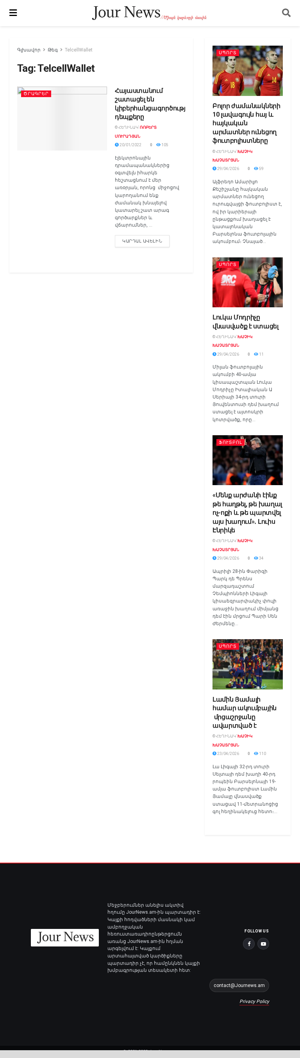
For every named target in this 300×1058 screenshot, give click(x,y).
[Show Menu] (13, 13)
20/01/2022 (130, 145)
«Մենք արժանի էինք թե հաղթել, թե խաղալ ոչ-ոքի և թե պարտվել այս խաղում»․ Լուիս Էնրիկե (247, 512)
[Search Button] (286, 13)
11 (261, 354)
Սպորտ (228, 52)
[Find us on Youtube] (263, 944)
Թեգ (53, 50)
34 (261, 558)
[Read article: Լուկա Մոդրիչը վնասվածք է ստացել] (247, 282)
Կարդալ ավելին (146, 239)
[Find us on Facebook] (249, 944)
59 (261, 169)
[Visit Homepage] (149, 13)
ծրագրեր (36, 93)
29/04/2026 (227, 169)
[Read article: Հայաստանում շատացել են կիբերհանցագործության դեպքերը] (62, 119)
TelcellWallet (79, 50)
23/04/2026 (227, 753)
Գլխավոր (29, 50)
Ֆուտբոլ (230, 442)
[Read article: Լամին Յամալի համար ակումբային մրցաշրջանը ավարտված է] (247, 664)
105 (164, 145)
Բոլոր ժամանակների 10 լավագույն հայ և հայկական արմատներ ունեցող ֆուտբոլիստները (246, 123)
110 (262, 753)
